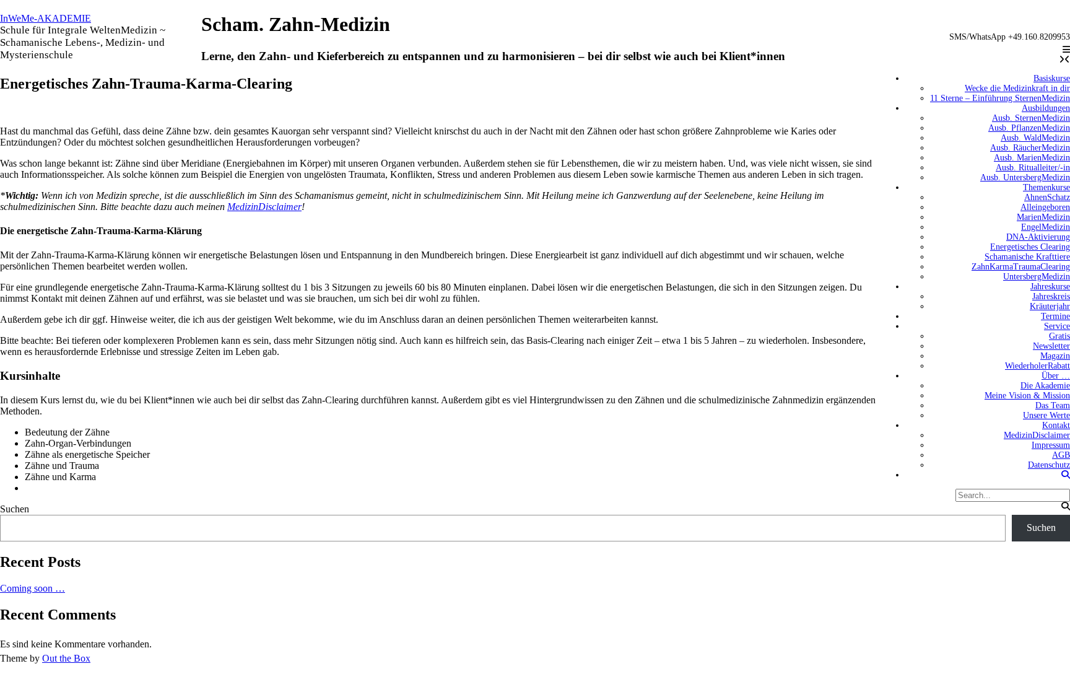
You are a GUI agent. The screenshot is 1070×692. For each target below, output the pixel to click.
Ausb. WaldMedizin (1035, 137)
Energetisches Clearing (1030, 247)
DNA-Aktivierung (1038, 237)
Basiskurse (1051, 78)
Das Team (1052, 405)
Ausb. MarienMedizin (1032, 157)
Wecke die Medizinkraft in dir (1017, 88)
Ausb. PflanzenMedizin (1029, 128)
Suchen (14, 509)
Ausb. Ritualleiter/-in (1033, 167)
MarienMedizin (1043, 217)
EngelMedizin (1045, 227)
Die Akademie (1045, 385)
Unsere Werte (1046, 415)
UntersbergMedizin (1036, 276)
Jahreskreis (1051, 296)
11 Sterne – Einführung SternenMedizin (1000, 98)
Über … (1056, 375)
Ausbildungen (1046, 108)
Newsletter (1051, 346)
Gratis (1059, 336)
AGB (1061, 455)
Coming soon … (32, 588)
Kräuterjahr (1050, 306)
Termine (1055, 316)
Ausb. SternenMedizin (1031, 118)
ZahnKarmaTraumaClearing (1021, 266)
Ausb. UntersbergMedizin (1025, 177)
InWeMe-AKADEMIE (45, 18)
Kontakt (1056, 425)
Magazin (1055, 356)
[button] (1066, 50)
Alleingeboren (1045, 207)
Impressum (1051, 445)
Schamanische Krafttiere (1027, 256)
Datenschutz (1049, 465)
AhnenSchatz (1047, 197)
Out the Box (66, 658)
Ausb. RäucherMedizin (1030, 147)
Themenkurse (1046, 187)
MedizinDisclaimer (1037, 435)
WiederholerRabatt (1037, 365)
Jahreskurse (1050, 286)
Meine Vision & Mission (1027, 395)
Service (1057, 326)
